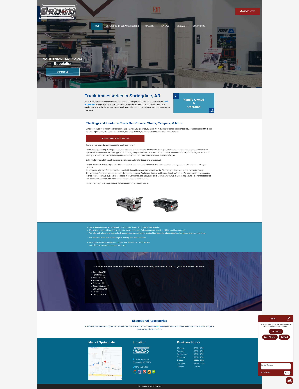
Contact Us (199, 26)
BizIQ (262, 372)
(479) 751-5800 (248, 11)
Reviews (165, 26)
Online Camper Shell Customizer (115, 138)
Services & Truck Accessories (122, 26)
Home (97, 26)
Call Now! (284, 337)
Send (287, 373)
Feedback (181, 26)
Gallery (149, 26)
